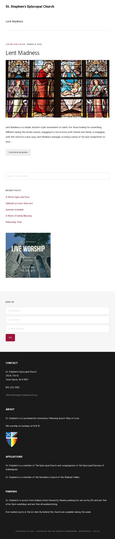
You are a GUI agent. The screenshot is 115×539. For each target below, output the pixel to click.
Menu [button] (105, 6)
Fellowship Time (14, 222)
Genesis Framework (66, 531)
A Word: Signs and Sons (17, 197)
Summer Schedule (15, 210)
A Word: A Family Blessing (19, 216)
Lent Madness (22, 53)
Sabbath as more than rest (19, 203)
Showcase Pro (44, 531)
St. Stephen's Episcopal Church (30, 7)
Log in (96, 531)
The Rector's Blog (15, 44)
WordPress (85, 531)
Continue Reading (18, 152)
